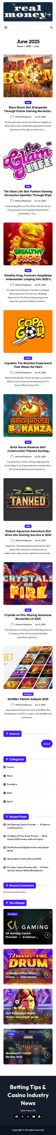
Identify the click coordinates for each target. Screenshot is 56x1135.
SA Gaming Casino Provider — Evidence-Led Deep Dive (29, 826)
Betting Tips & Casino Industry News (28, 1094)
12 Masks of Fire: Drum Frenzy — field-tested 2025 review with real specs (27, 837)
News (10, 775)
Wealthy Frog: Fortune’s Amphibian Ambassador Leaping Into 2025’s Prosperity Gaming (28, 279)
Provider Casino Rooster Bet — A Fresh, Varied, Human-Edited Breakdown (28, 869)
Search (14, 733)
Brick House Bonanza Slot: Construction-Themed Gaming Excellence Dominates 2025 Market (28, 450)
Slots (28, 102)
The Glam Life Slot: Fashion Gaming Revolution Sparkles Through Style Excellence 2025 (28, 195)
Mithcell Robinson (23, 117)
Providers (28, 694)
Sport (10, 801)
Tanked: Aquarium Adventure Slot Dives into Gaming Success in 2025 (28, 533)
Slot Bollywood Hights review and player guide (28, 849)
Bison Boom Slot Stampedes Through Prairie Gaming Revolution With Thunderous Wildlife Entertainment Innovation (28, 113)
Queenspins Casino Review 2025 (24, 858)
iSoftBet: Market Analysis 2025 (28, 699)
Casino (28, 358)
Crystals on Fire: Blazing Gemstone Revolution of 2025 (28, 616)
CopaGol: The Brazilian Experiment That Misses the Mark (28, 365)
